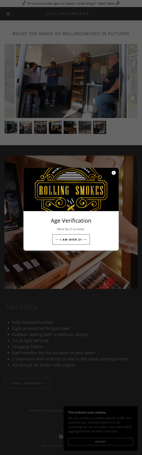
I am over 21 (71, 239)
